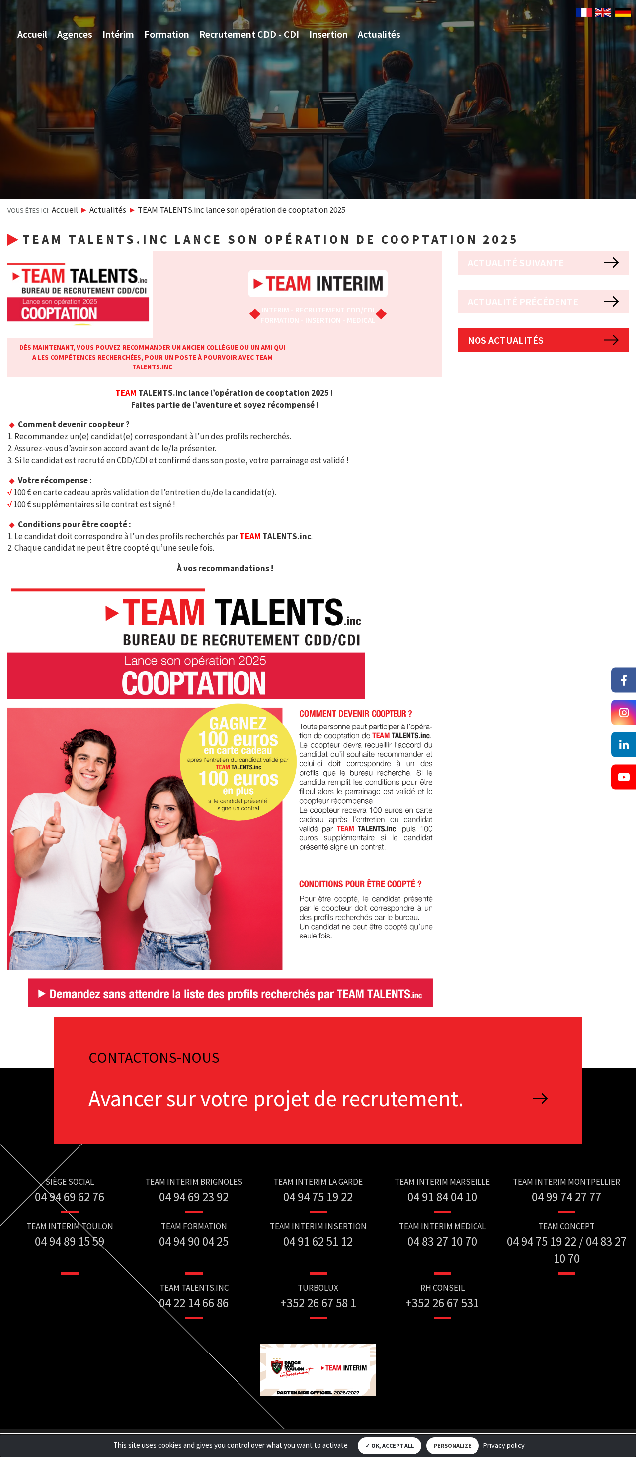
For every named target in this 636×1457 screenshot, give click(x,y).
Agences (74, 34)
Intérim (118, 34)
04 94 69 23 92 (194, 1197)
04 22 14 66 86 (194, 1303)
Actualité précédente (523, 301)
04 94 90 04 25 (194, 1241)
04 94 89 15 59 (69, 1241)
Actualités (379, 34)
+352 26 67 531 (442, 1303)
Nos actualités (506, 340)
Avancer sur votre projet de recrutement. (276, 1098)
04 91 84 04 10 (442, 1197)
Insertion (328, 34)
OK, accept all (392, 1445)
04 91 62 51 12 (318, 1241)
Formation (166, 34)
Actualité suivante (516, 262)
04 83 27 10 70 (442, 1241)
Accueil (32, 34)
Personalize (453, 1445)
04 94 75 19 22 (318, 1197)
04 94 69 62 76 (69, 1197)
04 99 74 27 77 (566, 1197)
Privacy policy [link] (504, 1445)
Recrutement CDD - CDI (249, 34)
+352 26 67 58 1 (318, 1303)
